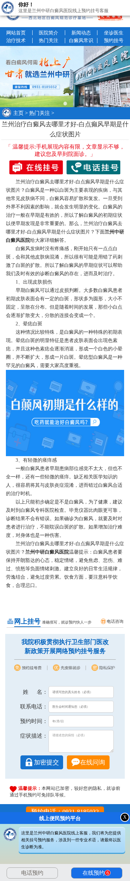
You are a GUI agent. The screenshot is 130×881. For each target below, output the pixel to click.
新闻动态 (81, 32)
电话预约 (32, 873)
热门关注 (48, 40)
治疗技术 (16, 40)
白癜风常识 (81, 40)
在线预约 (97, 873)
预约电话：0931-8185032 (65, 811)
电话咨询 (115, 621)
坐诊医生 (113, 32)
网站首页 (16, 32)
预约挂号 (113, 40)
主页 (18, 113)
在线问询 (92, 762)
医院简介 (48, 32)
